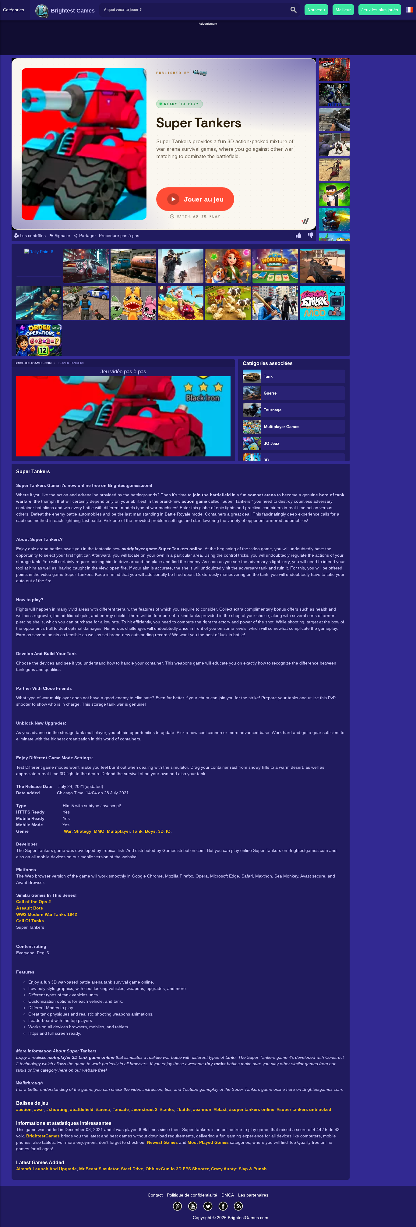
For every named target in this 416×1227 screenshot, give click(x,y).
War (68, 831)
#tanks (167, 1109)
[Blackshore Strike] (322, 266)
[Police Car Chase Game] (86, 303)
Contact (155, 1195)
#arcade (120, 1109)
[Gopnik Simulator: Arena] (275, 303)
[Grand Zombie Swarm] (334, 144)
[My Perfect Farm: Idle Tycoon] (228, 303)
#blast (220, 1109)
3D (266, 460)
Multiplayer (118, 831)
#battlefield (81, 1109)
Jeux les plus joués (379, 9)
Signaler (61, 235)
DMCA (227, 1195)
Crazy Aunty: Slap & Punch (239, 1168)
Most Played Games (208, 1142)
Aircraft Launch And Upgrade (46, 1168)
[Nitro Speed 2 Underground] (86, 266)
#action (24, 1109)
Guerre (270, 393)
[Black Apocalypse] (334, 169)
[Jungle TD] (334, 219)
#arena (103, 1109)
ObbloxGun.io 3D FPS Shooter (177, 1168)
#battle (183, 1109)
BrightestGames (43, 1135)
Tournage (272, 410)
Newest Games (162, 1142)
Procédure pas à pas (119, 235)
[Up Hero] (180, 303)
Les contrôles (32, 235)
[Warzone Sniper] (334, 119)
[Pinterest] (177, 1206)
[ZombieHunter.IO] (334, 194)
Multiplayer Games (281, 426)
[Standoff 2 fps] (180, 266)
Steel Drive (132, 1168)
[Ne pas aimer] (310, 236)
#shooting (57, 1109)
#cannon (202, 1109)
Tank (268, 376)
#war (39, 1109)
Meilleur (343, 9)
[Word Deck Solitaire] (275, 266)
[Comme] (298, 236)
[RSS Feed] (238, 1206)
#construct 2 (144, 1109)
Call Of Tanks (30, 920)
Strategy (82, 831)
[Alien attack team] (334, 94)
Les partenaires (253, 1195)
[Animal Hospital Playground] (133, 303)
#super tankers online (251, 1109)
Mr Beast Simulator (98, 1168)
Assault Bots (29, 908)
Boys (150, 831)
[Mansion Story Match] (228, 266)
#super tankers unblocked (304, 1109)
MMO (99, 831)
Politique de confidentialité (192, 1195)
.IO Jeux (271, 443)
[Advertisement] (208, 40)
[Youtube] (192, 1206)
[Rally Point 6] (39, 263)
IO (168, 831)
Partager (87, 235)
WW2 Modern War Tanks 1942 (46, 914)
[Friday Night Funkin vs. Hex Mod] (322, 303)
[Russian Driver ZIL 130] (133, 266)
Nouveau (316, 9)
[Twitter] (208, 1206)
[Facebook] (223, 1206)
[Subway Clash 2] (334, 69)
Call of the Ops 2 (33, 901)
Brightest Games (72, 11)
